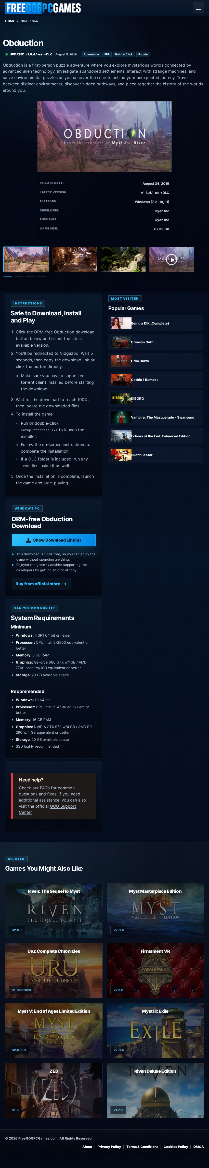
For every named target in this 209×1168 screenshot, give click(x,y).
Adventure (91, 54)
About (87, 1147)
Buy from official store (38, 583)
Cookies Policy (176, 1147)
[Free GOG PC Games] (43, 8)
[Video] (171, 259)
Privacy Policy (109, 1147)
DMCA (198, 1147)
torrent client (33, 382)
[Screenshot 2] (75, 259)
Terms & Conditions (142, 1147)
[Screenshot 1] (26, 259)
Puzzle (143, 54)
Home (10, 21)
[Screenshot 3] (123, 259)
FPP (107, 54)
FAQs (45, 787)
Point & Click (124, 54)
